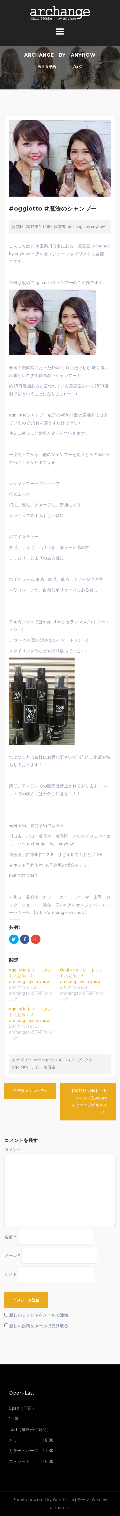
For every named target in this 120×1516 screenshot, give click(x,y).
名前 (10, 1237)
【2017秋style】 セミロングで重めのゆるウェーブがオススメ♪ (88, 1101)
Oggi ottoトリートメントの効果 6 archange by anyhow (82, 976)
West (97, 1499)
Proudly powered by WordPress (43, 1499)
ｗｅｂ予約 (47, 67)
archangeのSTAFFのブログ (58, 1060)
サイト (10, 1274)
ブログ (76, 67)
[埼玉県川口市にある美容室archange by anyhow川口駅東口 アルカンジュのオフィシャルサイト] (60, 12)
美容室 (50, 1067)
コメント (12, 1149)
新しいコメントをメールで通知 (38, 1315)
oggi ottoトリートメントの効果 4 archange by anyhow (30, 976)
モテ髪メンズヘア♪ (30, 1090)
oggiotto (20, 1067)
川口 (36, 1067)
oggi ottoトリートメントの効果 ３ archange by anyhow (30, 1015)
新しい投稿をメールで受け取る (38, 1325)
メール (12, 1255)
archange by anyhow (86, 226)
